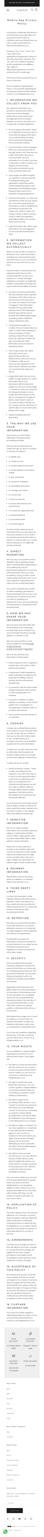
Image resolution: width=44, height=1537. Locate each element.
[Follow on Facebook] (8, 1519)
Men (8, 1394)
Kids (8, 1403)
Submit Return (12, 1465)
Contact (10, 1437)
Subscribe (15, 1510)
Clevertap (18, 649)
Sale (8, 1418)
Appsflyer (29, 649)
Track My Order (13, 1460)
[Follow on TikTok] (25, 1519)
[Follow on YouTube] (19, 1519)
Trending (10, 1413)
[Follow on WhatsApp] (31, 1519)
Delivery (10, 1470)
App (8, 1432)
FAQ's (9, 1455)
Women (10, 1399)
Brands (9, 1408)
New (8, 1389)
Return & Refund (13, 1475)
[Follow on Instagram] (14, 1519)
